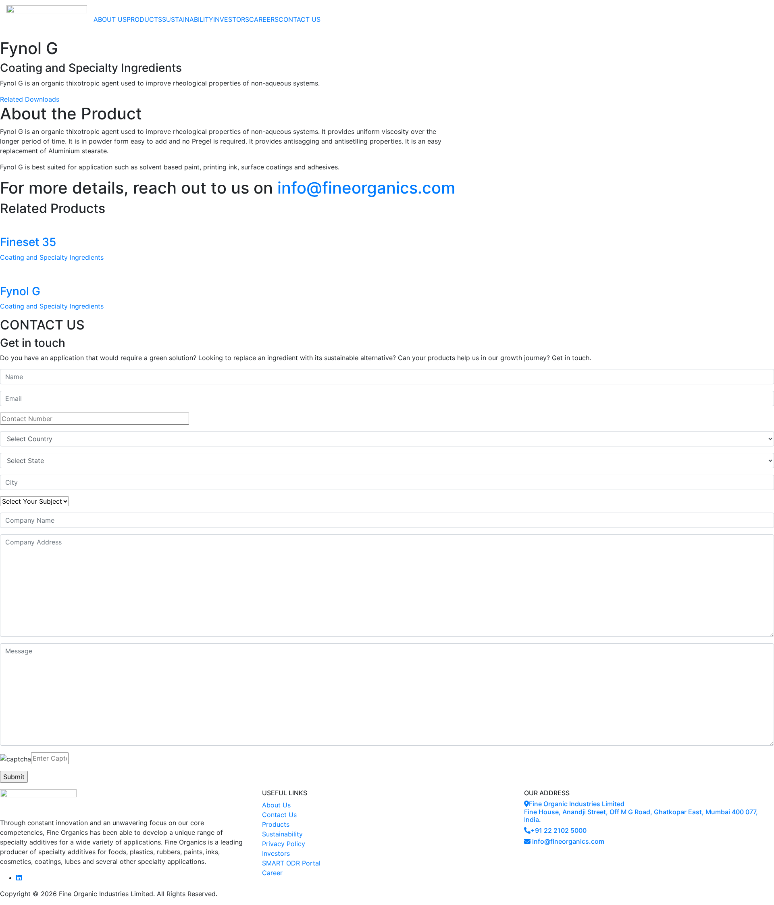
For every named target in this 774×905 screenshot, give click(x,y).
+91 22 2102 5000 (559, 830)
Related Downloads (29, 99)
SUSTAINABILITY (187, 19)
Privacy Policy (283, 844)
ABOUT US (110, 19)
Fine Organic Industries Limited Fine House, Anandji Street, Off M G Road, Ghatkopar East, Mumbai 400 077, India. (641, 811)
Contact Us (279, 815)
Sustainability (282, 834)
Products (275, 824)
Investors (276, 853)
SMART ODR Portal (291, 863)
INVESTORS (231, 19)
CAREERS (264, 19)
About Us (276, 805)
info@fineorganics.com (366, 188)
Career (272, 873)
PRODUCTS (144, 19)
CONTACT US (299, 19)
